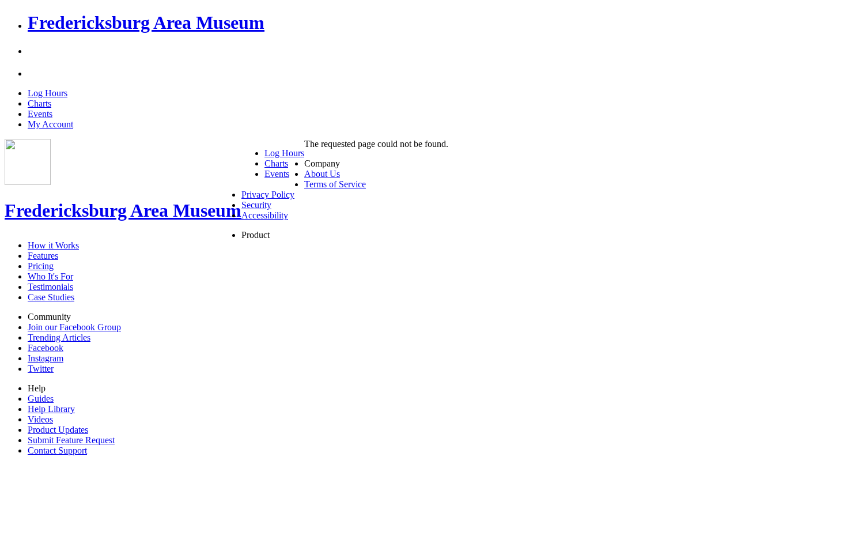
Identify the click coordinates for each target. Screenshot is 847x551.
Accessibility (264, 215)
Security (256, 205)
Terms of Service (335, 184)
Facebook (45, 348)
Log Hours (47, 93)
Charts (39, 103)
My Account (50, 124)
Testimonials (50, 287)
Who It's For (50, 276)
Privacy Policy (267, 194)
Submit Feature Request (71, 440)
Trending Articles (59, 337)
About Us (322, 174)
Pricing (41, 266)
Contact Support (57, 450)
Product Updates (58, 430)
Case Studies (51, 297)
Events (40, 114)
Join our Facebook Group (74, 327)
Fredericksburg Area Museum (146, 22)
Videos (40, 419)
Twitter (41, 368)
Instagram (45, 358)
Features (43, 256)
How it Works (53, 245)
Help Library (51, 409)
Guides (41, 398)
